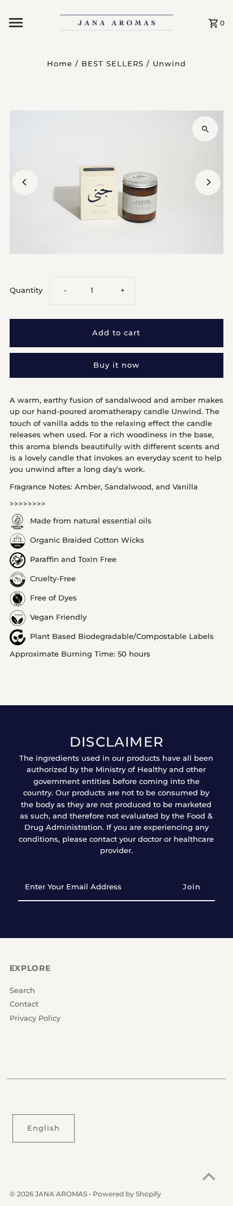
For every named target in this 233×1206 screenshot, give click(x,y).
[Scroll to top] (209, 1176)
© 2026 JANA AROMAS (49, 1194)
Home (59, 63)
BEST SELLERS (112, 63)
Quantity (26, 290)
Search (22, 990)
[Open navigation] (30, 22)
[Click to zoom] (205, 129)
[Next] (208, 182)
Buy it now (116, 365)
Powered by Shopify (127, 1194)
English (43, 1128)
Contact (24, 1004)
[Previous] (25, 182)
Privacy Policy (35, 1018)
